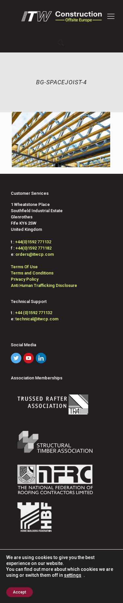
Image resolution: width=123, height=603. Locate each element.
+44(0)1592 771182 (33, 248)
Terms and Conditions (32, 273)
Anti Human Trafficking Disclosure (44, 285)
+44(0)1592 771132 (33, 241)
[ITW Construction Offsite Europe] (61, 16)
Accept (19, 592)
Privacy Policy (24, 279)
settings (72, 575)
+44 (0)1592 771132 (33, 312)
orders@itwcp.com (34, 254)
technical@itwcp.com (36, 318)
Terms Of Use (24, 266)
